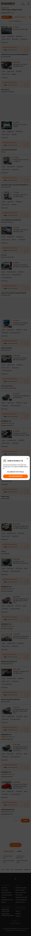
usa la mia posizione (15, 476)
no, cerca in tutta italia (15, 472)
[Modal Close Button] (27, 458)
